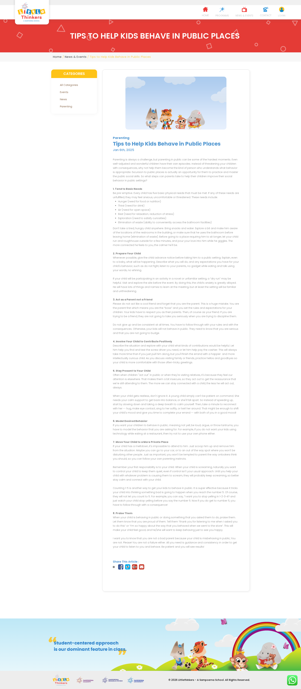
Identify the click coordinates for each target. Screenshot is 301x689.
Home (57, 57)
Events (64, 92)
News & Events (76, 57)
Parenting (66, 106)
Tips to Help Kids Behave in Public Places (120, 57)
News (63, 99)
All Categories (69, 85)
